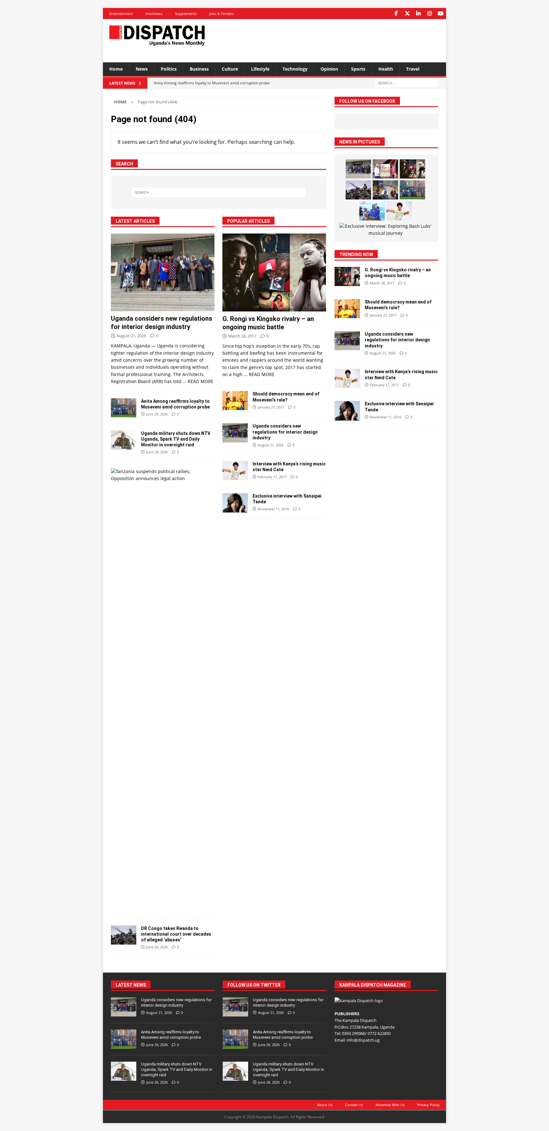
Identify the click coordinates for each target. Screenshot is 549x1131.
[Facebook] (396, 13)
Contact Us (354, 1104)
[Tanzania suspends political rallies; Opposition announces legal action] (160, 475)
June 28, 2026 (157, 452)
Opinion (329, 69)
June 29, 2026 (157, 414)
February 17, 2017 (272, 476)
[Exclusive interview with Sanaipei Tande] (235, 503)
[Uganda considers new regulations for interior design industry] (163, 272)
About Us (324, 1104)
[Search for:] (406, 83)
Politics (169, 69)
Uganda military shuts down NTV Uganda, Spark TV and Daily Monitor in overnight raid (175, 439)
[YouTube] (440, 13)
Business (199, 69)
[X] (407, 13)
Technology (295, 69)
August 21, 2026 (131, 336)
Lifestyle (260, 69)
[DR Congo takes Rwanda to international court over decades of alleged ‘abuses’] (123, 935)
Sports (358, 69)
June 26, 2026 (157, 947)
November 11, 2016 (273, 508)
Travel (412, 69)
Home (116, 69)
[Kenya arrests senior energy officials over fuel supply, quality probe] (385, 189)
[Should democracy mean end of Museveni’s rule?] (235, 400)
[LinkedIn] (418, 13)
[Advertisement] (335, 39)
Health (385, 69)
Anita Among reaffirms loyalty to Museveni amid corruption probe (171, 1035)
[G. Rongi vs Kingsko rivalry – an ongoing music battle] (274, 272)
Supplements (186, 13)
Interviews (154, 13)
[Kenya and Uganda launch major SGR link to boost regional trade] (385, 168)
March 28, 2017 (242, 336)
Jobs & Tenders (221, 13)
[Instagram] (429, 13)
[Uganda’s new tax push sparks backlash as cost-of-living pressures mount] (372, 210)
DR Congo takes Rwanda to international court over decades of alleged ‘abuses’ (176, 934)
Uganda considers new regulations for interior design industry (285, 431)
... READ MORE (198, 381)
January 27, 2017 (271, 407)
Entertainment (121, 13)
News (142, 69)
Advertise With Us (390, 1104)
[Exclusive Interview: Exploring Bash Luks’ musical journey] (385, 230)
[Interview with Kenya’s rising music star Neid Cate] (235, 470)
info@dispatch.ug (363, 1040)
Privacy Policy (428, 1104)
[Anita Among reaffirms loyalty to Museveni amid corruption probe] (123, 407)
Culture (230, 69)
